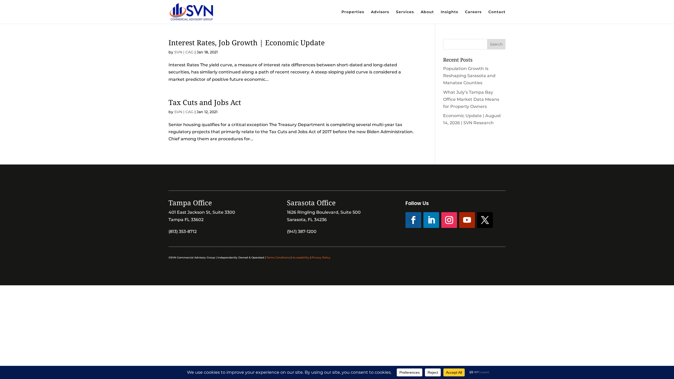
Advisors (380, 12)
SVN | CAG (184, 52)
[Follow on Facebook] (413, 220)
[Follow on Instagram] (449, 220)
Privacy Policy (320, 257)
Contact (497, 12)
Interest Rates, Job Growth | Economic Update (246, 42)
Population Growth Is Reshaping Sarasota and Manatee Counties (469, 75)
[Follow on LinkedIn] (431, 220)
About (427, 12)
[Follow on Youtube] (467, 220)
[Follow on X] (485, 220)
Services (405, 12)
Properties (352, 12)
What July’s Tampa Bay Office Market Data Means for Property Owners (471, 99)
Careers (473, 12)
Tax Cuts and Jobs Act (204, 102)
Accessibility (300, 257)
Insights (449, 12)
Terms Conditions (278, 257)
